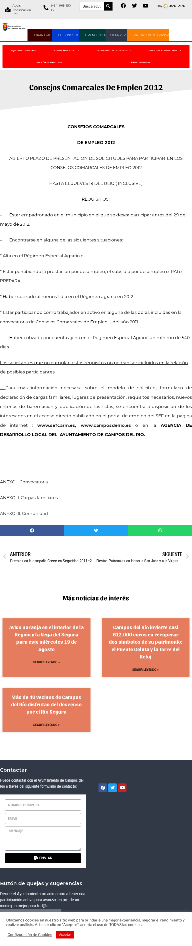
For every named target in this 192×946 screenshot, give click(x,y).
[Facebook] (123, 6)
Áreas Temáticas (141, 62)
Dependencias (95, 35)
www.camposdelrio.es (106, 425)
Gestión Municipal (64, 50)
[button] (32, 530)
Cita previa (119, 35)
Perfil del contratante (162, 50)
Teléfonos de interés (74, 35)
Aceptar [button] (65, 934)
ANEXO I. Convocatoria (24, 481)
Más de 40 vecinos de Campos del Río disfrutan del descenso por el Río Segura (46, 704)
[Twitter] (135, 6)
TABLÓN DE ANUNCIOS (49, 62)
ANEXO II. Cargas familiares (29, 497)
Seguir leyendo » (46, 662)
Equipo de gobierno (23, 50)
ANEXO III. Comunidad (24, 513)
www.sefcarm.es (56, 425)
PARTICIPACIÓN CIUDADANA (112, 50)
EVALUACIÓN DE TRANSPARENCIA (157, 35)
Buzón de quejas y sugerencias (41, 883)
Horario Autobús (47, 35)
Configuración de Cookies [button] (30, 934)
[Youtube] (146, 6)
